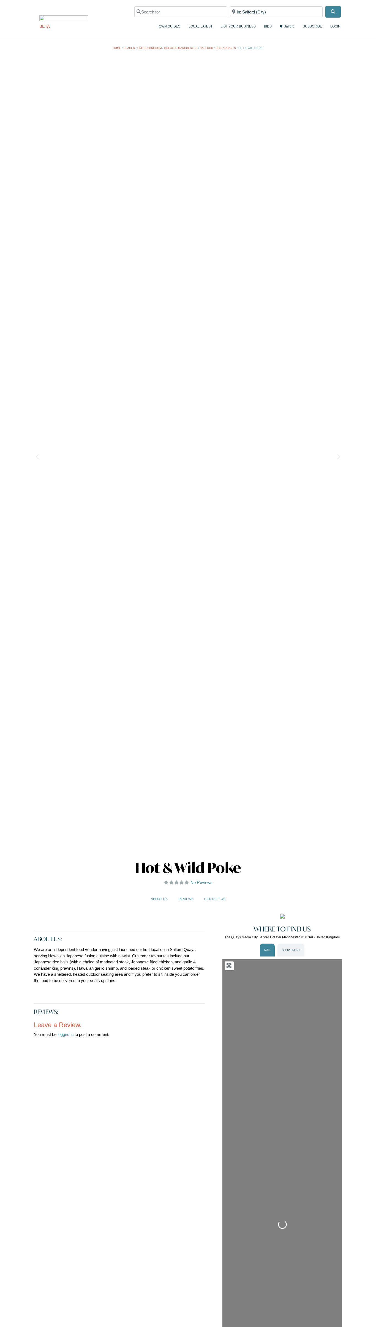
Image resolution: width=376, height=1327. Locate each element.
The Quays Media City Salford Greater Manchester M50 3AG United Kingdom (282, 937)
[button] (37, 456)
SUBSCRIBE (312, 26)
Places (129, 47)
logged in (65, 1034)
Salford (289, 26)
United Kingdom (149, 47)
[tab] (267, 950)
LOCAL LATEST (200, 26)
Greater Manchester (180, 47)
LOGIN (335, 26)
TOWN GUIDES (168, 26)
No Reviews (201, 882)
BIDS (268, 26)
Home (117, 47)
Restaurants (226, 47)
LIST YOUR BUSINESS (238, 26)
